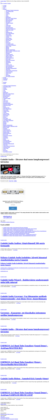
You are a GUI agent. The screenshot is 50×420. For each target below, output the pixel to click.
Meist (8, 414)
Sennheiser (8, 61)
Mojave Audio (9, 52)
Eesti (2, 3)
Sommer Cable (9, 64)
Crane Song (8, 25)
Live (4, 7)
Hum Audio (8, 40)
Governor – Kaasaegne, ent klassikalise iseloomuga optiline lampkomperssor (19, 232)
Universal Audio (9, 71)
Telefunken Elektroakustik (11, 68)
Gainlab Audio (9, 35)
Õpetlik (4, 77)
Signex (7, 63)
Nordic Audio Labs (10, 55)
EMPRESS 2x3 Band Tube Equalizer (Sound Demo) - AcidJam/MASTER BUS (19, 234)
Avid (7, 14)
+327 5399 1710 (7, 217)
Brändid (4, 9)
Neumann (8, 53)
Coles (7, 24)
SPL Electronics (9, 67)
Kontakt (4, 82)
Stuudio (4, 6)
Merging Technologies (10, 49)
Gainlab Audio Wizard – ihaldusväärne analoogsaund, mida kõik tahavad (18, 229)
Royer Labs (8, 59)
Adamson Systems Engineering (12, 10)
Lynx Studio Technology (11, 45)
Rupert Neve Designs (10, 60)
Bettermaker (8, 17)
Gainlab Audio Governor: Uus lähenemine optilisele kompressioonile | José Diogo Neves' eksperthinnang (24, 231)
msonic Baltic (3, 1)
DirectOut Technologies (11, 28)
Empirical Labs (9, 32)
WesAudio (8, 75)
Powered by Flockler (5, 418)
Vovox (7, 74)
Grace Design (8, 38)
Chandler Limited (9, 23)
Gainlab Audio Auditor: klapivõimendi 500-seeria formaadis (15, 227)
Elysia (7, 31)
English (9, 3)
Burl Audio (8, 21)
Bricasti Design (9, 20)
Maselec (7, 47)
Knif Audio (8, 42)
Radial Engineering (10, 57)
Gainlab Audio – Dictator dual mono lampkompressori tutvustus (16, 233)
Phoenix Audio (9, 56)
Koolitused (5, 78)
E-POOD (5, 79)
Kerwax (7, 41)
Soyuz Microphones (10, 66)
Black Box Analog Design (11, 18)
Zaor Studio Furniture (10, 76)
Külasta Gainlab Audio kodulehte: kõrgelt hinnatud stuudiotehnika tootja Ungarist (20, 228)
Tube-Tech (8, 69)
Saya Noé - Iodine (13, 180)
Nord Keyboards (9, 54)
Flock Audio (8, 34)
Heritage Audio (9, 39)
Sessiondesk (8, 62)
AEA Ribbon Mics (9, 11)
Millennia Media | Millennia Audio (13, 50)
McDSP (7, 48)
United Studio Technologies (11, 70)
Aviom (7, 16)
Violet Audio (8, 72)
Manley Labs (8, 46)
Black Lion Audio (9, 19)
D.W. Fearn (8, 26)
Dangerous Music (9, 27)
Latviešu (5, 3)
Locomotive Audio (9, 43)
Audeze (7, 12)
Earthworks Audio (9, 30)
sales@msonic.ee (7, 216)
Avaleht (4, 5)
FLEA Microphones (10, 33)
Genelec (7, 36)
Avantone (8, 13)
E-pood (5, 414)
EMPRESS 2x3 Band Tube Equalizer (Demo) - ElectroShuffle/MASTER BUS (19, 235)
